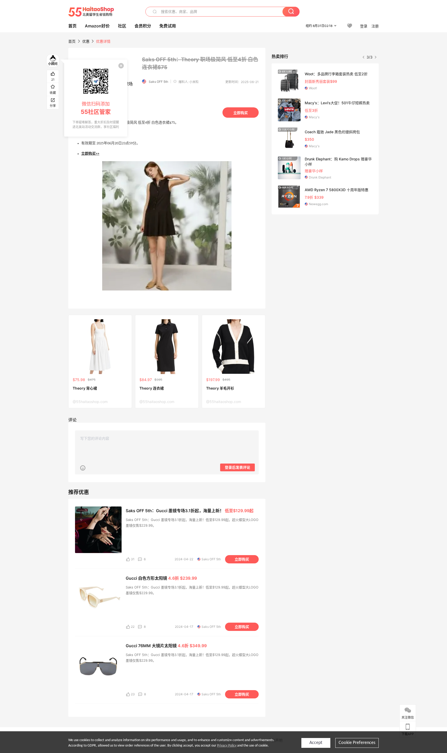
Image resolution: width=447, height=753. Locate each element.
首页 (72, 41)
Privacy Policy (226, 746)
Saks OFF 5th (158, 82)
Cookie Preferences (357, 742)
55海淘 (91, 12)
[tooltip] (95, 98)
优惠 (86, 41)
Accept (315, 742)
